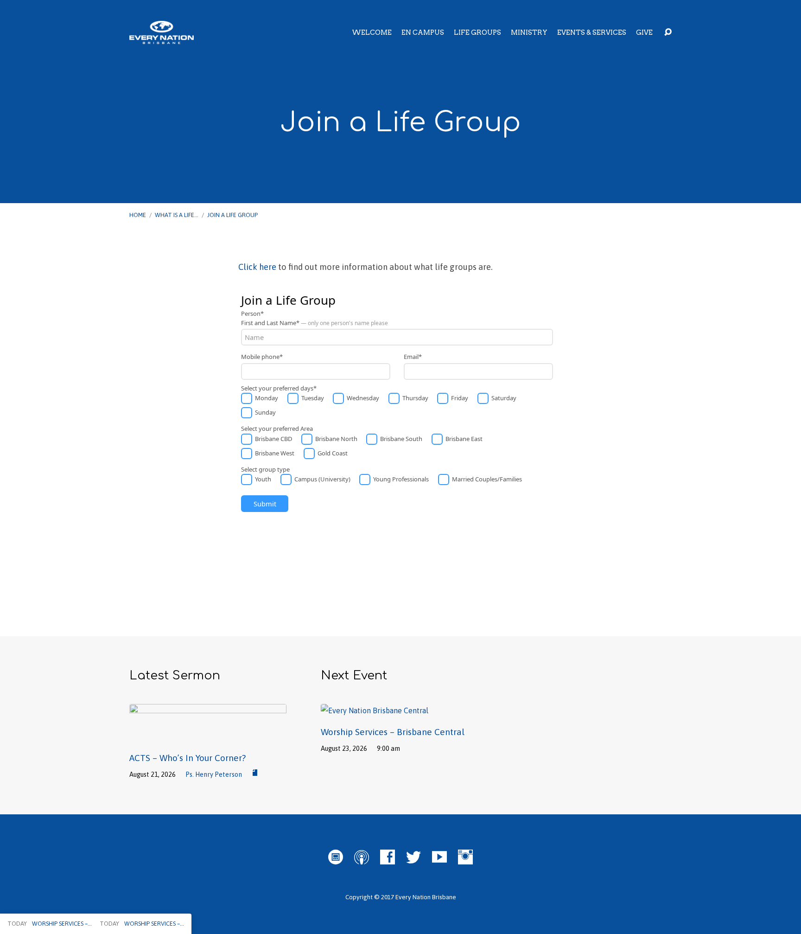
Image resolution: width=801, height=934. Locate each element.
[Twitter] (413, 857)
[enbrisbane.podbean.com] (335, 857)
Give (644, 32)
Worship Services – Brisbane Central (392, 732)
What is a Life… (176, 214)
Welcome (372, 32)
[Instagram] (465, 857)
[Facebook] (387, 857)
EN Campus (422, 32)
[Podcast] (361, 857)
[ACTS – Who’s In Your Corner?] (207, 736)
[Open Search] (668, 32)
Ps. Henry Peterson (213, 774)
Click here (257, 267)
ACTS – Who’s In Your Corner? (187, 758)
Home (137, 214)
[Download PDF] (255, 773)
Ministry (529, 32)
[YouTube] (439, 857)
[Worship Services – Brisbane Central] (374, 710)
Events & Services (591, 32)
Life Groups (477, 32)
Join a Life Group (232, 214)
